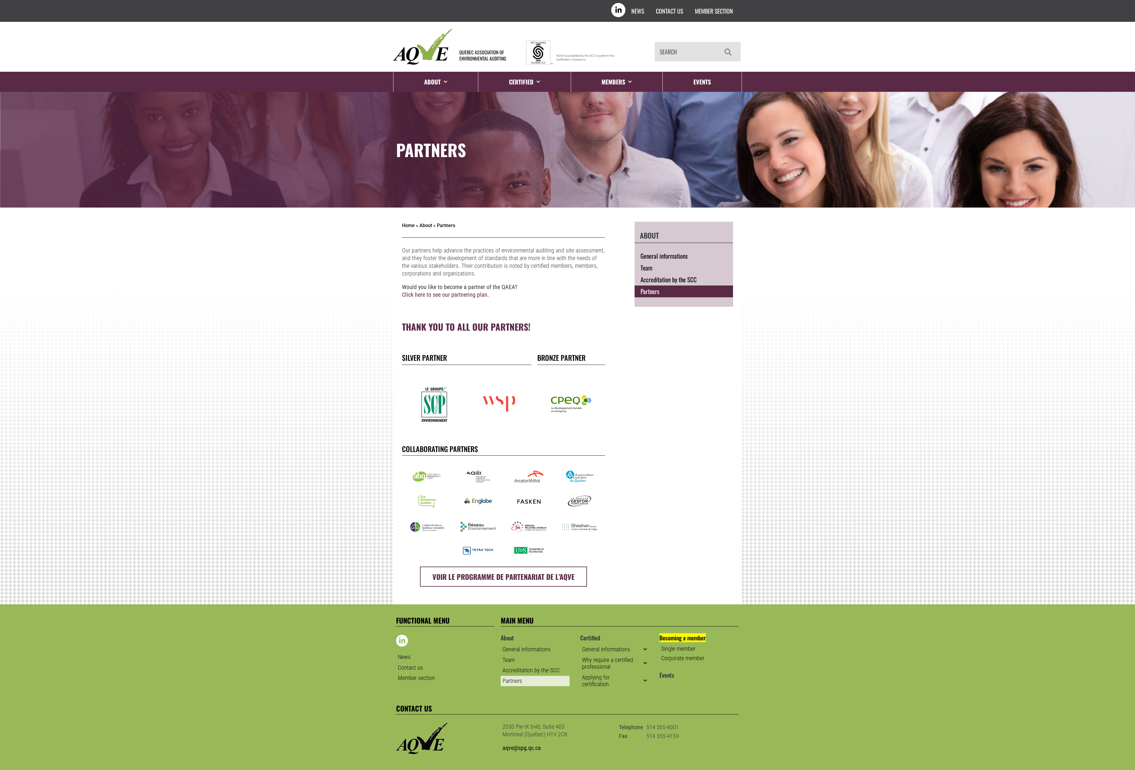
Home (408, 225)
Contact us (669, 11)
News (637, 11)
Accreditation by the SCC (669, 279)
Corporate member (682, 658)
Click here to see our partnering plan (444, 294)
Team (646, 267)
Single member (678, 648)
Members (613, 81)
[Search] (727, 51)
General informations (664, 255)
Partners (650, 291)
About (425, 225)
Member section (714, 11)
